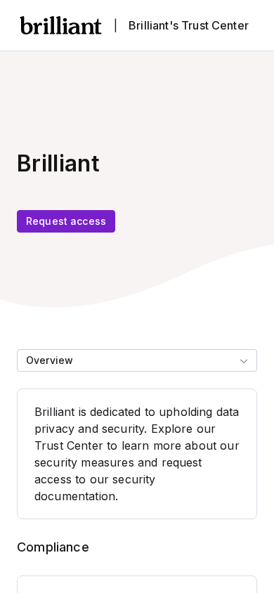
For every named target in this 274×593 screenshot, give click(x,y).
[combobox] (137, 360)
